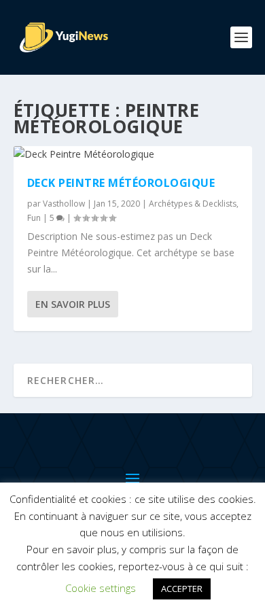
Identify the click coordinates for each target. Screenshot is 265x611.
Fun (34, 218)
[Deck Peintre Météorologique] (133, 154)
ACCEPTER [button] (181, 588)
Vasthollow (64, 203)
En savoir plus (72, 304)
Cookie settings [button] (100, 588)
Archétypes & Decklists (192, 203)
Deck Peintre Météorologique (121, 182)
